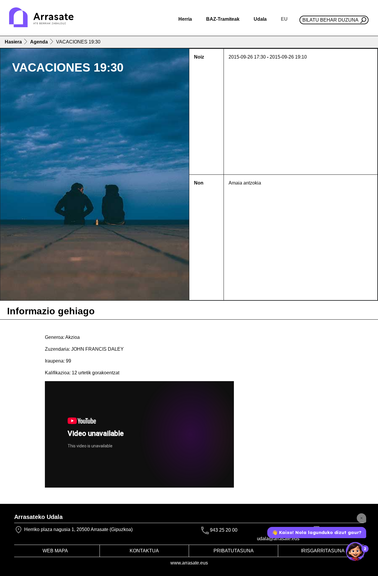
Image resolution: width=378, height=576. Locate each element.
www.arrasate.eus (189, 562)
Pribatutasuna (234, 550)
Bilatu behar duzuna (330, 19)
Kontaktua (144, 550)
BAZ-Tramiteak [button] (222, 19)
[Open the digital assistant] (355, 551)
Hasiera (13, 41)
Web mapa (55, 550)
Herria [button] (185, 19)
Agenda (39, 41)
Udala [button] (260, 19)
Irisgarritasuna (323, 550)
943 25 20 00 (223, 530)
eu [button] (284, 19)
